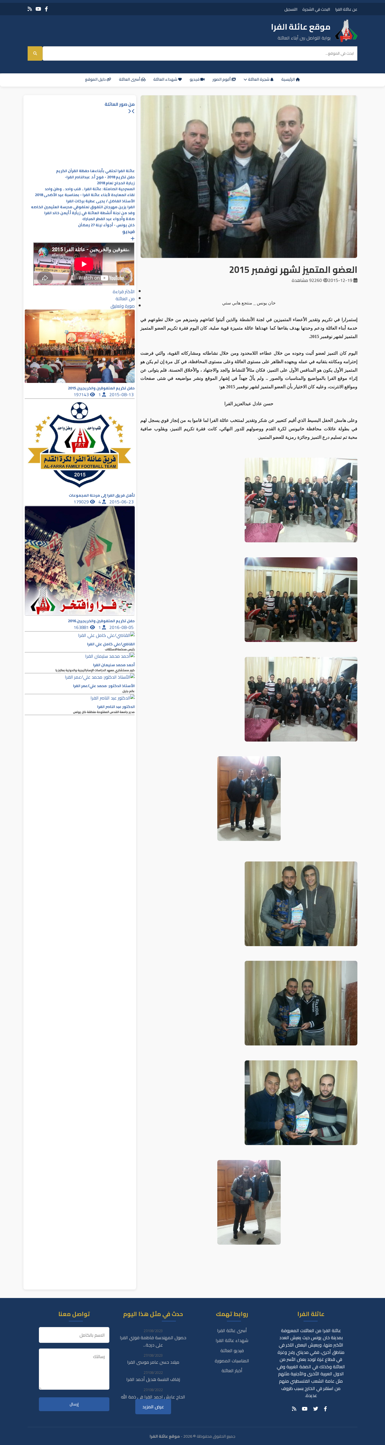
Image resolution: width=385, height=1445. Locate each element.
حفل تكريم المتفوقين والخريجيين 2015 (101, 388)
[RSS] (30, 9)
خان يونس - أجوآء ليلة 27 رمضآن (106, 225)
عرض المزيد (153, 1406)
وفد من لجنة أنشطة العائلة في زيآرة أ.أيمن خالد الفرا (89, 212)
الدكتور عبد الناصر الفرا (116, 706)
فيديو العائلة (232, 1350)
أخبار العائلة (232, 1370)
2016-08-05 (122, 627)
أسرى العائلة (130, 79)
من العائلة (125, 298)
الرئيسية (288, 79)
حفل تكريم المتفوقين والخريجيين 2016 (101, 620)
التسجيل (290, 9)
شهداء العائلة (165, 79)
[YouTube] (38, 9)
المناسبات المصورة (232, 1360)
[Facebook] (46, 9)
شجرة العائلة (258, 79)
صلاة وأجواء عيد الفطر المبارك (108, 218)
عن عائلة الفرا (346, 9)
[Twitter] (315, 1409)
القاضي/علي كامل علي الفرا (111, 644)
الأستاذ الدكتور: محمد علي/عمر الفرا (104, 685)
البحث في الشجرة (316, 9)
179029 (82, 501)
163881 (82, 627)
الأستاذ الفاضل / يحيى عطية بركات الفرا (100, 201)
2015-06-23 (122, 501)
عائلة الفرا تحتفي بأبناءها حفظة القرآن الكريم (95, 170)
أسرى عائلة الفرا (232, 1330)
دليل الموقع (96, 79)
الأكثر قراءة (124, 291)
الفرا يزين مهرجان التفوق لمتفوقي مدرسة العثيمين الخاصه (83, 206)
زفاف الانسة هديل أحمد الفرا (153, 1379)
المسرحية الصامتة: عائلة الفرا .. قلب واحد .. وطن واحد (90, 188)
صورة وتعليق (122, 306)
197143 (82, 394)
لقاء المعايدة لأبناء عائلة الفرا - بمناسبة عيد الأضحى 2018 (85, 194)
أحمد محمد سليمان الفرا (114, 664)
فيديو (195, 79)
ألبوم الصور (222, 79)
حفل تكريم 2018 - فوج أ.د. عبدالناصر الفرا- (100, 177)
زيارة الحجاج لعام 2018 (116, 183)
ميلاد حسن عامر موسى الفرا (153, 1362)
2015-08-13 (122, 394)
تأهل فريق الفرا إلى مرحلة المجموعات (102, 495)
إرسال (74, 1404)
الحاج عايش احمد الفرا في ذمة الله (153, 1397)
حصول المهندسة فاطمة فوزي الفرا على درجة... (153, 1341)
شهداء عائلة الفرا (232, 1340)
